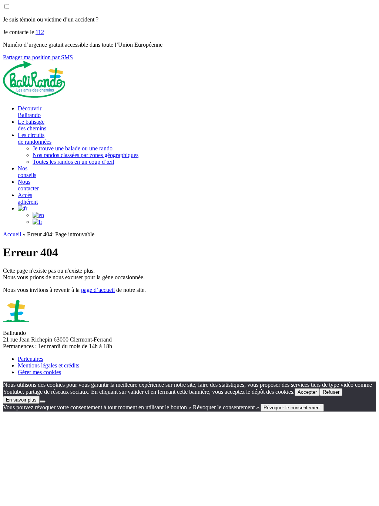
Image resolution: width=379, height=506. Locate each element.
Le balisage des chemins (32, 125)
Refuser (331, 392)
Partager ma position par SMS (38, 57)
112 (40, 32)
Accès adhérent (28, 198)
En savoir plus (21, 400)
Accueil (12, 234)
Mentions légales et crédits (48, 365)
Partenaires (30, 359)
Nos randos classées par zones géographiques (85, 155)
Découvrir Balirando (29, 111)
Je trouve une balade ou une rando (73, 148)
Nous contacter (28, 185)
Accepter (307, 392)
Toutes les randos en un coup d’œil (73, 162)
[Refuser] (43, 401)
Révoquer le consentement (292, 407)
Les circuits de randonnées (34, 138)
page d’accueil (98, 290)
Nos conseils (27, 171)
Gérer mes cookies (39, 372)
